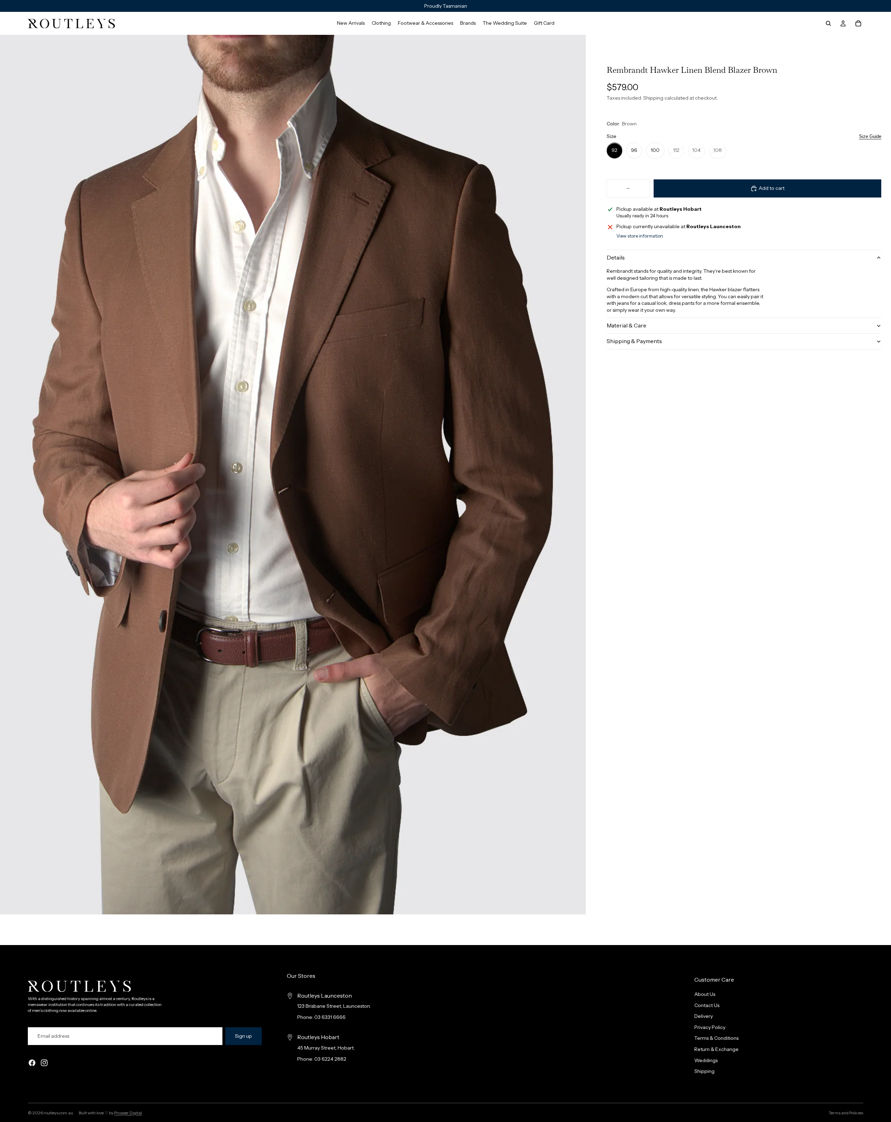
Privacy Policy (709, 1027)
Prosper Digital (128, 1112)
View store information (639, 236)
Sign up (243, 1036)
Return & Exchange (716, 1049)
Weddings (706, 1060)
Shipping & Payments (634, 341)
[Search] (828, 23)
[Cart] (858, 23)
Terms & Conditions (716, 1038)
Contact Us (706, 1005)
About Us (704, 994)
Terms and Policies (846, 1112)
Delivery (703, 1016)
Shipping (704, 1071)
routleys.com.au (58, 1112)
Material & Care (626, 325)
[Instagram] (44, 1063)
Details (616, 257)
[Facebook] (32, 1063)
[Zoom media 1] (293, 474)
